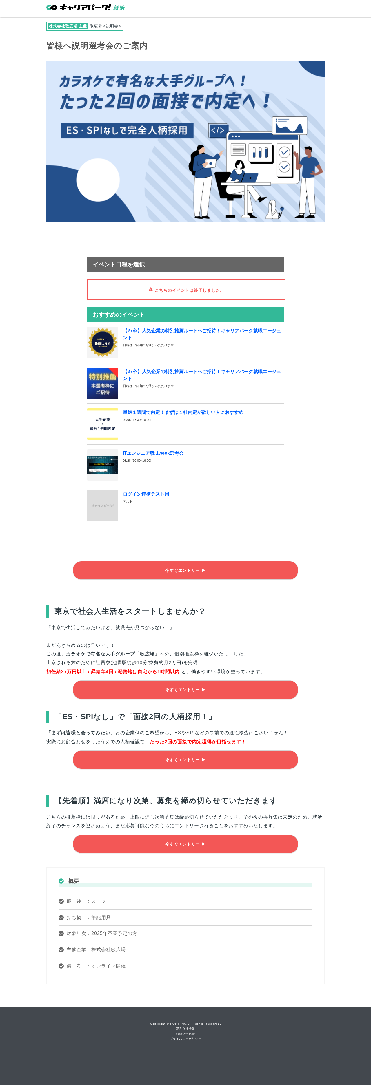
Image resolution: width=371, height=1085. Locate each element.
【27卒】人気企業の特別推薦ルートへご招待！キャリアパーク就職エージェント (202, 334)
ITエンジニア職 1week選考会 (153, 453)
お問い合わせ (185, 1033)
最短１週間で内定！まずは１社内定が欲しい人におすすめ (183, 412)
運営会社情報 (185, 1028)
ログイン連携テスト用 (146, 494)
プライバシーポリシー (185, 1038)
